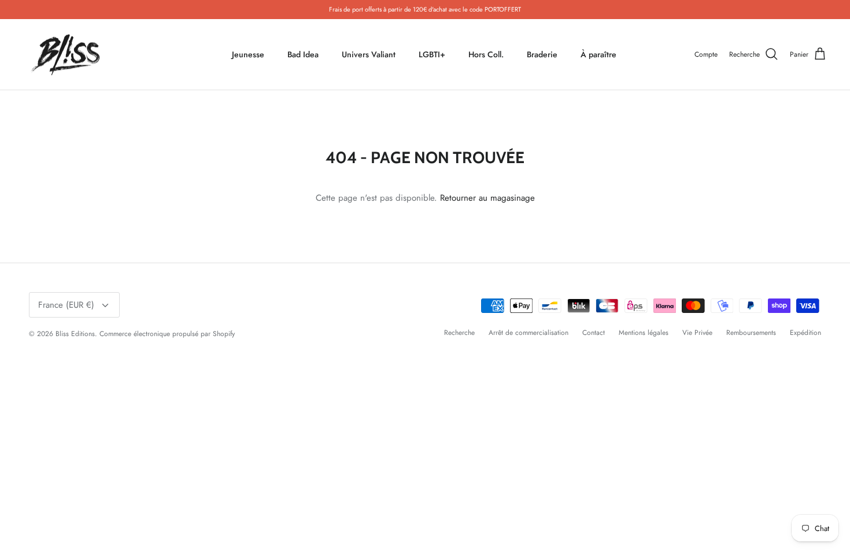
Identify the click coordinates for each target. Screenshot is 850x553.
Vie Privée (697, 332)
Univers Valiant (369, 54)
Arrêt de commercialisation (528, 332)
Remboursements (751, 332)
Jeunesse (248, 54)
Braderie (542, 54)
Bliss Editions (75, 334)
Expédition (805, 332)
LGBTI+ (432, 54)
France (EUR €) (66, 304)
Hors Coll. (486, 54)
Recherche (459, 332)
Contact (593, 332)
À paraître (598, 54)
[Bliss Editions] (68, 55)
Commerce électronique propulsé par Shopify (167, 334)
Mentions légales (643, 332)
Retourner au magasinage (487, 197)
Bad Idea (303, 54)
